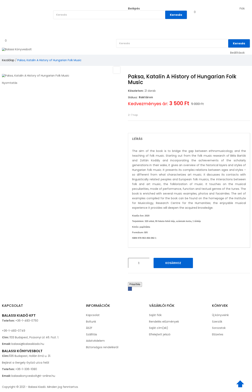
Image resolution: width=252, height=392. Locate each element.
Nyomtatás (9, 83)
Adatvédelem (95, 341)
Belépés (134, 8)
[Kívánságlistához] (202, 263)
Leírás (137, 139)
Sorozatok (219, 328)
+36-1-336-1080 (26, 369)
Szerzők (217, 322)
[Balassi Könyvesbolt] (17, 49)
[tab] (189, 139)
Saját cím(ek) (158, 328)
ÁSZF (89, 328)
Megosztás (130, 289)
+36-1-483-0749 (13, 331)
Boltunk (91, 322)
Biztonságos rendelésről (102, 347)
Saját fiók (155, 315)
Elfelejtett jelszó (159, 334)
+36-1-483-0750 (26, 321)
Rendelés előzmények (164, 322)
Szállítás (91, 334)
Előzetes (217, 334)
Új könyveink (220, 315)
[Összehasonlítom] (212, 263)
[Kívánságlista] (192, 15)
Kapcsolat (93, 315)
